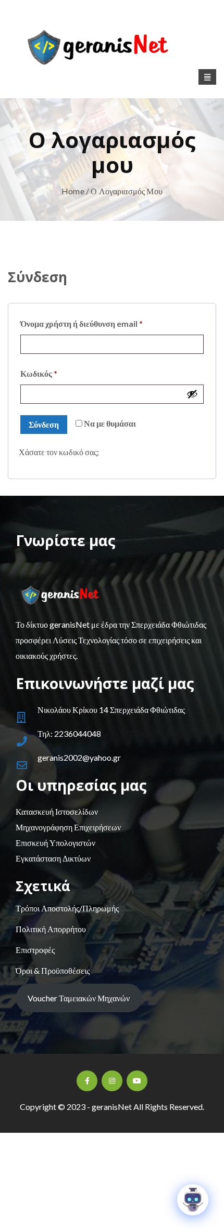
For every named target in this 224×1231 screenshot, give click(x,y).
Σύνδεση (44, 424)
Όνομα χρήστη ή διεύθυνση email (100, 323)
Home (72, 191)
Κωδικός (58, 373)
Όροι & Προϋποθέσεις (53, 970)
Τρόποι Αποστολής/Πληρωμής (67, 908)
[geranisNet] (112, 50)
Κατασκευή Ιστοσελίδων (57, 811)
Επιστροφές (35, 950)
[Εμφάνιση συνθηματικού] (192, 394)
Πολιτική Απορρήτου (51, 929)
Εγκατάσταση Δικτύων (53, 858)
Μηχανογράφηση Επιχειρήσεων (68, 827)
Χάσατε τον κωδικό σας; (59, 452)
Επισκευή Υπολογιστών (55, 843)
